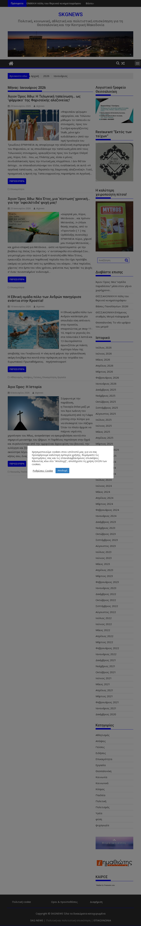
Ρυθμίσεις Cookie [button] (43, 470)
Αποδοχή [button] (62, 470)
